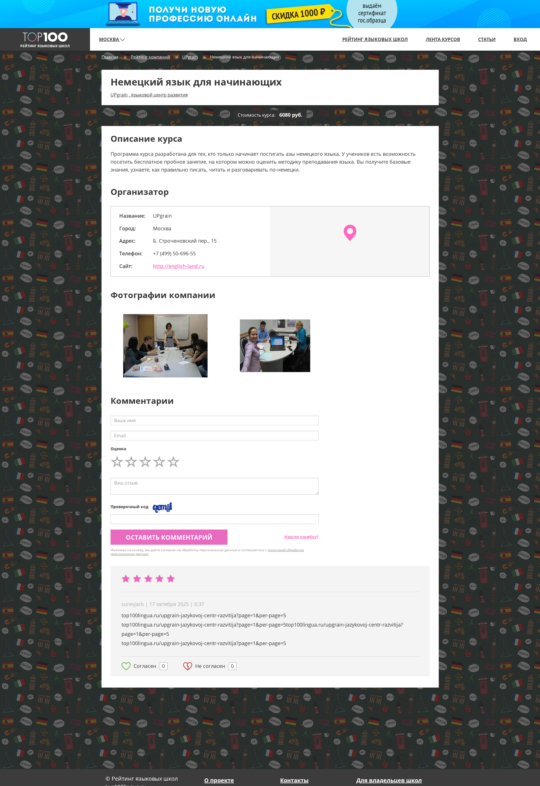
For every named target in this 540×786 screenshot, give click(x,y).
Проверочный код (129, 506)
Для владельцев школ (389, 780)
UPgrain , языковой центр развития (149, 95)
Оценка (118, 448)
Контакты (294, 780)
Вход (520, 39)
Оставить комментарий (169, 537)
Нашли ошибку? (301, 536)
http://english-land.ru (178, 266)
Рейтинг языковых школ (375, 39)
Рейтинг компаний (150, 57)
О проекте (219, 780)
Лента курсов (443, 39)
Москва (109, 39)
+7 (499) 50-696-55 (174, 253)
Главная (110, 57)
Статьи (487, 39)
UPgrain (190, 57)
